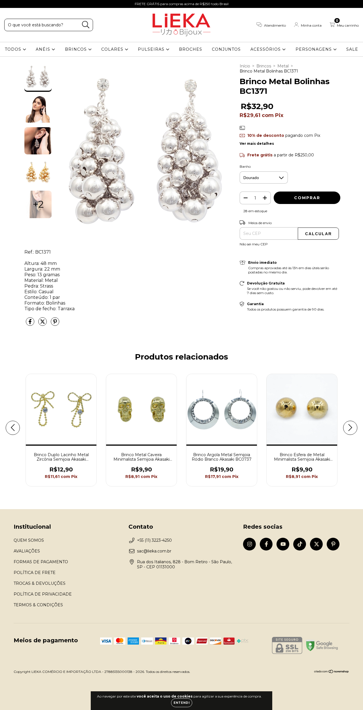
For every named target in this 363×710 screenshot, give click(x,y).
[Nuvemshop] (331, 672)
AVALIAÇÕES (27, 551)
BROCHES (190, 49)
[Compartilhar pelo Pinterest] (55, 323)
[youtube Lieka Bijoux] (26, 4)
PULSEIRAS (152, 49)
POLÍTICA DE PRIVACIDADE (43, 594)
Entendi (182, 703)
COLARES (113, 49)
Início (245, 66)
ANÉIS (44, 49)
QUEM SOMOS (29, 540)
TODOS (14, 49)
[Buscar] (85, 24)
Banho (245, 166)
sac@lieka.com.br (154, 551)
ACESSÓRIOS (266, 49)
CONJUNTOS (226, 49)
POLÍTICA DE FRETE (35, 572)
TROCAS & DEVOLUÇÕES (40, 583)
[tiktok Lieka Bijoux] (34, 4)
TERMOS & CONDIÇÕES (38, 604)
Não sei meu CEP (254, 244)
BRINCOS (76, 49)
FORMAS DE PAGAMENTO (41, 561)
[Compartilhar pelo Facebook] (30, 323)
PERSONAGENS (314, 49)
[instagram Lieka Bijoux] (8, 4)
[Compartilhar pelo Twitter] (43, 323)
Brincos (263, 66)
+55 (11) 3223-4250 (154, 540)
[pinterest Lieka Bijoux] (50, 4)
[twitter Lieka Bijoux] (43, 4)
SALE (352, 49)
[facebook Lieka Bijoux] (17, 4)
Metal (283, 66)
